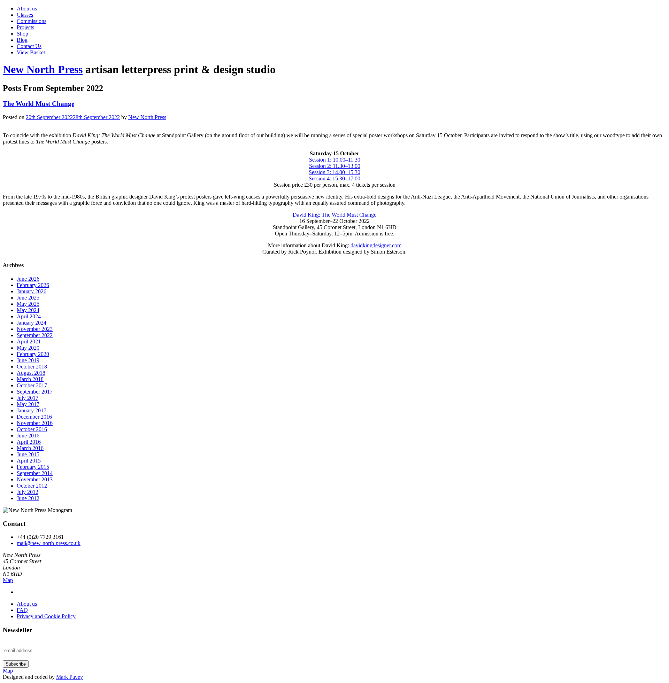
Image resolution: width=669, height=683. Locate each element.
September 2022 (35, 335)
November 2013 (35, 479)
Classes (25, 15)
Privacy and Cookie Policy (46, 616)
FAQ (22, 610)
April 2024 (29, 316)
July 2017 (27, 398)
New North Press (43, 69)
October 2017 (32, 385)
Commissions (31, 21)
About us (27, 8)
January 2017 (31, 410)
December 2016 (34, 417)
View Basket (31, 52)
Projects (25, 27)
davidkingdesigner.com (376, 245)
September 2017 (35, 392)
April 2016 (29, 442)
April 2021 (29, 341)
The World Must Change (38, 103)
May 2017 (28, 404)
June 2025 (28, 298)
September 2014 (35, 473)
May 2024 (28, 310)
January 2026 (31, 291)
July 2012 (27, 492)
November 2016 (35, 423)
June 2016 (28, 435)
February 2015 (33, 467)
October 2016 (32, 429)
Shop (22, 34)
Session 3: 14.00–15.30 (334, 172)
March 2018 (30, 379)
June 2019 (28, 360)
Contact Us (29, 46)
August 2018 (31, 373)
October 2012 (32, 486)
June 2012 (28, 498)
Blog (22, 40)
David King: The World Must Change (334, 215)
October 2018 (32, 367)
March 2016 (30, 448)
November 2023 (35, 329)
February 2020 (33, 354)
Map (8, 580)
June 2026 (28, 279)
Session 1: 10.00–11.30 (334, 160)
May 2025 (28, 304)
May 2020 (28, 348)
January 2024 (31, 323)
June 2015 (28, 454)
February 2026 (33, 285)
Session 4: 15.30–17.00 (334, 178)
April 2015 (29, 461)
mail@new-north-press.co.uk (48, 543)
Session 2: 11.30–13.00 (334, 166)
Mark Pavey (69, 677)
